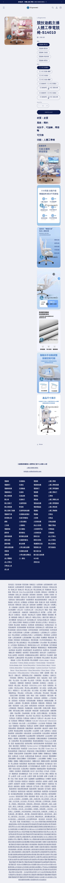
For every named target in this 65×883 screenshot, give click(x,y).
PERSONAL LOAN (35, 685)
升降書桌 (51, 529)
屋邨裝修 (47, 635)
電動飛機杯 (52, 756)
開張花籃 (37, 804)
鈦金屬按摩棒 (30, 736)
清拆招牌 (54, 597)
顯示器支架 (37, 551)
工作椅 (6, 525)
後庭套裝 (17, 786)
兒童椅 (21, 492)
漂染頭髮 (11, 842)
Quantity (39, 102)
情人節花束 (45, 799)
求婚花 (14, 804)
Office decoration (24, 673)
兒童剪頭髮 (48, 849)
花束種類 (17, 811)
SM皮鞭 (50, 776)
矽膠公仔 (33, 718)
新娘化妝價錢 (36, 867)
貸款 (38, 678)
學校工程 (15, 592)
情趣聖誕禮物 (41, 768)
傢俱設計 (44, 592)
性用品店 (12, 718)
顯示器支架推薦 (39, 554)
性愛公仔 (40, 718)
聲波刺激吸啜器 (38, 741)
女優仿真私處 (29, 756)
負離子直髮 (46, 842)
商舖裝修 (48, 589)
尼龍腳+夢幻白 (43, 44)
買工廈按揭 (26, 703)
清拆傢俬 (40, 594)
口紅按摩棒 (49, 736)
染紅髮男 (49, 857)
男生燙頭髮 (43, 869)
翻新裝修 (51, 637)
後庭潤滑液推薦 (23, 789)
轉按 (32, 695)
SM (10, 773)
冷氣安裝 (22, 607)
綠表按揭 (41, 705)
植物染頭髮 (34, 842)
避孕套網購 (52, 794)
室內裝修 (18, 584)
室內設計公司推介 (42, 622)
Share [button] (41, 444)
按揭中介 (53, 675)
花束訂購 (37, 799)
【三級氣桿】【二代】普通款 (48, 83)
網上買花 (13, 821)
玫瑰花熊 (43, 809)
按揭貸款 (43, 695)
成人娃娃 (48, 718)
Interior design (44, 660)
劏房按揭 (16, 705)
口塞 (18, 776)
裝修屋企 (24, 625)
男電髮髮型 (31, 877)
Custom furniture (42, 668)
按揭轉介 (46, 675)
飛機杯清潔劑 (45, 761)
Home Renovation (29, 665)
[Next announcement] (61, 2)
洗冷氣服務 (12, 609)
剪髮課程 (41, 844)
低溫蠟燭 (31, 779)
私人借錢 (24, 680)
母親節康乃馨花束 (37, 814)
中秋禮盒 (14, 809)
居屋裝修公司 (40, 627)
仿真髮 (22, 844)
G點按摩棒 (37, 728)
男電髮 (19, 862)
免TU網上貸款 (25, 690)
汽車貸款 (38, 680)
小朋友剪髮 (24, 852)
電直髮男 (31, 862)
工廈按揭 (18, 703)
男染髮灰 (41, 859)
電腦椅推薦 (8, 488)
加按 (36, 695)
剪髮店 (28, 821)
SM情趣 (38, 784)
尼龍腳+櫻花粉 (43, 48)
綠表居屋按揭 (50, 705)
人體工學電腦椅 (53, 488)
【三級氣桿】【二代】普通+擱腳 (48, 88)
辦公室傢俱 (46, 657)
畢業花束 (38, 801)
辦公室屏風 (25, 660)
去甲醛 (49, 612)
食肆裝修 (12, 650)
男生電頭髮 (17, 874)
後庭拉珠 (29, 786)
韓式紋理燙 (51, 869)
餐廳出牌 (12, 652)
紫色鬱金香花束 (50, 816)
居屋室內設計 (49, 625)
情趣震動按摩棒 (50, 726)
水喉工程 (51, 599)
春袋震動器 (40, 763)
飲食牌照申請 (37, 650)
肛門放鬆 (48, 789)
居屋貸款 (43, 683)
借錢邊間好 (37, 675)
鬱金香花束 (39, 816)
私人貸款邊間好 (30, 678)
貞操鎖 (45, 781)
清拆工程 (18, 594)
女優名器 (15, 756)
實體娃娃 (21, 720)
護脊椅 (6, 532)
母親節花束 (21, 804)
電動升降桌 (52, 525)
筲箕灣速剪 (26, 834)
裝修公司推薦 (17, 622)
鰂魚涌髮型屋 (35, 826)
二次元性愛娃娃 (31, 723)
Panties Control (32, 746)
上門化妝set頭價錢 (47, 867)
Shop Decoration (21, 670)
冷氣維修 (15, 607)
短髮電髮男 (46, 862)
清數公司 (18, 675)
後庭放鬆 (41, 789)
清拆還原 (25, 594)
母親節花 (29, 804)
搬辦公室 (53, 617)
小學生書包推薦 (24, 547)
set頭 (45, 864)
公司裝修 (14, 645)
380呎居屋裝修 (44, 630)
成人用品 (29, 715)
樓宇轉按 (22, 698)
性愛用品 (19, 718)
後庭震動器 (37, 791)
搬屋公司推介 (36, 617)
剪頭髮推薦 (12, 849)
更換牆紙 (51, 615)
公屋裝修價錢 (26, 637)
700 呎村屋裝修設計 (46, 640)
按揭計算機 (37, 708)
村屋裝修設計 (25, 640)
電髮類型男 (23, 877)
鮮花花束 (42, 819)
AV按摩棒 (36, 731)
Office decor (35, 673)
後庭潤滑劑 (33, 789)
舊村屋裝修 (34, 640)
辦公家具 (54, 657)
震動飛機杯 (12, 758)
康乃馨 (27, 814)
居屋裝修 (31, 625)
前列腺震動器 (28, 794)
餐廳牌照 (19, 652)
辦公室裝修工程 (39, 589)
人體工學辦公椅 (53, 499)
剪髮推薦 (54, 847)
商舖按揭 (21, 708)
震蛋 (12, 743)
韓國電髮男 (40, 874)
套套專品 (44, 794)
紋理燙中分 (35, 872)
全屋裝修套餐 (48, 584)
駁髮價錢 (11, 869)
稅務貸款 (51, 685)
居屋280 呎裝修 (22, 630)
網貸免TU (16, 690)
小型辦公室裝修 (17, 647)
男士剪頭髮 (32, 837)
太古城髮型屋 (21, 829)
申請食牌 (53, 650)
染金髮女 (43, 879)
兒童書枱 (22, 481)
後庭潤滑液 (13, 789)
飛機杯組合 (47, 753)
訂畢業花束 (46, 801)
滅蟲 (46, 609)
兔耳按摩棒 (28, 731)
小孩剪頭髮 (34, 849)
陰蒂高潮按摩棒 (39, 743)
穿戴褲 (35, 753)
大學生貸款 (28, 693)
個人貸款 (46, 680)
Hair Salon (35, 821)
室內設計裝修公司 (43, 620)
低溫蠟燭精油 (39, 779)
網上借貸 (25, 685)
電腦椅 (6, 481)
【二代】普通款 (43, 67)
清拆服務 (17, 597)
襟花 (14, 806)
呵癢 (16, 779)
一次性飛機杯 (41, 758)
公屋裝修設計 (35, 632)
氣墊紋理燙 (51, 872)
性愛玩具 (30, 726)
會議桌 (13, 660)
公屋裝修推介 (38, 635)
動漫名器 (38, 756)
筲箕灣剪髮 (25, 832)
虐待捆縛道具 (23, 773)
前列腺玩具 (49, 763)
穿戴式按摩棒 (18, 753)
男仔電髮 (25, 862)
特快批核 (13, 678)
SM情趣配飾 (30, 784)
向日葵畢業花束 (31, 819)
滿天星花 (14, 816)
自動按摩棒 (19, 733)
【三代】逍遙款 (43, 75)
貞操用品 (39, 781)
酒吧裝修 (27, 647)
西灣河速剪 (34, 834)
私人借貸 (31, 680)
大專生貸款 (37, 693)
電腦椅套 (7, 529)
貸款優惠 (22, 695)
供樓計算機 (46, 708)
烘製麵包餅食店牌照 (32, 655)
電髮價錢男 (48, 874)
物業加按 (29, 698)
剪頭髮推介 (46, 847)
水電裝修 (31, 602)
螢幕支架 (37, 536)
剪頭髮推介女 (41, 837)
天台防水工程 (28, 609)
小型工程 (20, 609)
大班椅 (36, 518)
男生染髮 (43, 857)
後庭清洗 (14, 791)
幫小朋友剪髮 (33, 852)
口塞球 (29, 776)
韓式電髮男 (32, 874)
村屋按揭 (22, 700)
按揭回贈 (28, 710)
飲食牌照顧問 (27, 650)
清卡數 (33, 713)
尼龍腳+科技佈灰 (44, 56)
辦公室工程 (28, 589)
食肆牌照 (26, 652)
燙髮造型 (13, 864)
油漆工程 (25, 604)
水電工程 (17, 602)
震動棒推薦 (20, 728)
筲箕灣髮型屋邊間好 (36, 832)
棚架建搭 (40, 607)
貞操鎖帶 (17, 784)
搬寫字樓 (46, 617)
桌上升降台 (8, 562)
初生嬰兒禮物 (44, 806)
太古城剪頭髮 (12, 829)
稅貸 (44, 685)
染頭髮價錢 (26, 842)
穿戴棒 (11, 753)
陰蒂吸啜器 (23, 738)
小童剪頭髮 (26, 849)
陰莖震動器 (23, 763)
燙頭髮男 (36, 869)
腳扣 (47, 773)
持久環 (49, 766)
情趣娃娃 (28, 720)
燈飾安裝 (18, 604)
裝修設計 (33, 584)
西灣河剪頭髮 (22, 824)
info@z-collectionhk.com (32, 471)
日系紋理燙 (18, 872)
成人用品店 (37, 715)
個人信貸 (53, 680)
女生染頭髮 (48, 877)
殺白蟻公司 (32, 615)
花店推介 (50, 809)
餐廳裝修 (34, 647)
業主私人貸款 (18, 688)
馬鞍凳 (6, 554)
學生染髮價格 (12, 857)
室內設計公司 (21, 620)
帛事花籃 (20, 806)
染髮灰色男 (27, 859)
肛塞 (42, 786)
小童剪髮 (19, 849)
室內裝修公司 (31, 620)
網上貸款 (17, 685)
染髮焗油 (16, 854)
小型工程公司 (39, 609)
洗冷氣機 (52, 607)
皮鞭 (45, 776)
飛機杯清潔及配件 (25, 761)
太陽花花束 (21, 819)
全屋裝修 (40, 584)
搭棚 (27, 607)
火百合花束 (30, 816)
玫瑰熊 (36, 809)
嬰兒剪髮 (25, 869)
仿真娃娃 (14, 720)
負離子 (40, 842)
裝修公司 (21, 589)
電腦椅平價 (8, 514)
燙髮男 (31, 869)
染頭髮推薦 (48, 839)
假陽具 (11, 771)
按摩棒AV (48, 731)
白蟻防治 (17, 615)
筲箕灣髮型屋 (47, 829)
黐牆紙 (44, 615)
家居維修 (28, 587)
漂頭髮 (54, 839)
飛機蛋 (49, 758)
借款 (52, 673)
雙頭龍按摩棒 (18, 731)
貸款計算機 (14, 695)
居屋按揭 (37, 698)
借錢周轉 (53, 710)
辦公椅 (6, 499)
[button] (4, 8)
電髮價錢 (51, 859)
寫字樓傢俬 (52, 547)
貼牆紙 (39, 615)
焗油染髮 (22, 854)
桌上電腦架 (8, 558)
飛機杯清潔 (36, 761)
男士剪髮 (16, 837)
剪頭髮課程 (48, 844)
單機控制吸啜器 (41, 738)
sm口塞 (23, 776)
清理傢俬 (33, 594)
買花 (55, 819)
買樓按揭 (49, 703)
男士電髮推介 (25, 839)
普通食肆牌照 (34, 652)
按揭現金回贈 (44, 710)
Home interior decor (43, 665)
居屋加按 (15, 700)
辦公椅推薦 (8, 496)
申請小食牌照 (12, 655)
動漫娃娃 (49, 723)
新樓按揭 (34, 703)
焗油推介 (27, 847)
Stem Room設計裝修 (26, 592)
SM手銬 (35, 773)
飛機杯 (40, 753)
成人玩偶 (22, 723)
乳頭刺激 (18, 781)
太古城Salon (31, 829)
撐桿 (25, 779)
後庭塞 (54, 786)
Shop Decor (45, 670)
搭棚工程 (33, 607)
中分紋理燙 (43, 872)
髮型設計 (41, 834)
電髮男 (14, 862)
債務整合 (21, 678)
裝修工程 (14, 589)
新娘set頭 (14, 867)
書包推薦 (22, 543)
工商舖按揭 (12, 708)
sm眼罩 (13, 776)
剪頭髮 (23, 821)
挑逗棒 (21, 779)
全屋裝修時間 (19, 587)
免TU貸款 (43, 688)
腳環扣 (52, 773)
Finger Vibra (50, 748)
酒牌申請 (43, 655)
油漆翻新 (40, 604)
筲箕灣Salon (17, 832)
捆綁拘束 (15, 773)
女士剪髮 (49, 837)
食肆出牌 (43, 652)
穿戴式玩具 (22, 751)
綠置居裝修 (49, 627)
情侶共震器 (16, 768)
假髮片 (27, 844)
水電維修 (24, 602)
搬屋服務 (14, 617)
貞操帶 (50, 781)
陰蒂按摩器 (28, 743)
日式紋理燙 (27, 872)
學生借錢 (53, 693)
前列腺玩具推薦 (22, 766)
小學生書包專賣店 (25, 554)
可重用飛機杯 (31, 758)
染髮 (37, 839)
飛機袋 (16, 761)
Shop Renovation (34, 670)
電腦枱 (36, 510)
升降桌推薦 (52, 521)
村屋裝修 (17, 640)
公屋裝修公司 (45, 632)
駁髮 (55, 867)
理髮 (40, 821)
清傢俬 (46, 594)
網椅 (5, 521)
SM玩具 (46, 771)
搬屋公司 (28, 617)
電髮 (45, 859)
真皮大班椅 (37, 525)
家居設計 (45, 587)
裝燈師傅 (53, 602)
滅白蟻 (24, 615)
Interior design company (26, 663)
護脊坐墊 (7, 540)
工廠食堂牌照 (19, 657)
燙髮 (52, 842)
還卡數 (12, 715)
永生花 (21, 809)
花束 (31, 799)
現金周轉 (18, 713)
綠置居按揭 (33, 705)
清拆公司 (24, 597)
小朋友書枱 (22, 521)
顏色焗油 (28, 854)
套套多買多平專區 (22, 796)
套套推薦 (32, 796)
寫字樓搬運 (12, 620)
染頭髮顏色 (18, 842)
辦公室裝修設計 (22, 642)
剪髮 (19, 821)
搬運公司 (21, 617)
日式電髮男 (24, 874)
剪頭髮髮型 (48, 834)
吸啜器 (16, 738)
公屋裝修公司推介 (27, 635)
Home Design (41, 663)
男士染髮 (36, 857)
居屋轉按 (44, 698)
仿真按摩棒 (46, 733)
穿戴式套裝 (30, 751)
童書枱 (22, 525)
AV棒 (42, 731)
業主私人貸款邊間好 (31, 688)
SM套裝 (52, 771)
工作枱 (18, 660)
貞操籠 (23, 784)
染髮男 (20, 857)
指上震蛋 (42, 748)
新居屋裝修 (30, 627)
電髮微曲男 (38, 862)
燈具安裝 (11, 604)
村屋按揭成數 (30, 700)
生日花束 (16, 801)
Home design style (15, 665)
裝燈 (47, 602)
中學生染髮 (53, 854)
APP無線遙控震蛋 (45, 746)
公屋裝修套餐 (16, 637)
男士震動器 (14, 763)
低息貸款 (44, 678)
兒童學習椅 (22, 503)
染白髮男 (14, 859)
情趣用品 (23, 726)
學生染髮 (46, 854)
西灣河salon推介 (15, 826)
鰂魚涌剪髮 (44, 826)
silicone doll (43, 720)
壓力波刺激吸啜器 (26, 741)
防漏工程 (42, 602)
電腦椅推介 (8, 492)
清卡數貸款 (52, 713)
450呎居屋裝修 (17, 632)
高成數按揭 (28, 708)
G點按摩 (45, 728)
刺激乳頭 (25, 781)
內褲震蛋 (23, 746)
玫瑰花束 (44, 811)
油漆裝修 (33, 604)
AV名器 (21, 756)
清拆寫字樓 (40, 597)
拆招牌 (47, 597)
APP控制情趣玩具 (34, 766)
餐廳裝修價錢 (52, 647)
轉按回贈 (35, 710)
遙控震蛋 (16, 746)
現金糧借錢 (26, 713)
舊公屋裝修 (16, 635)
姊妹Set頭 (21, 867)
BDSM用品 (39, 771)
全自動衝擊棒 (36, 733)
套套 (37, 796)
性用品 (54, 715)
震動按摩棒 (12, 728)
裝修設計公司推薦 (29, 622)
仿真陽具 (14, 736)
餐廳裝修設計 (42, 647)
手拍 (12, 779)
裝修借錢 (35, 683)
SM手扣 (42, 773)
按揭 (27, 695)
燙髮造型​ (13, 844)
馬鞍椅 (6, 551)
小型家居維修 (36, 587)
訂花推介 (18, 799)
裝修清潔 (25, 612)
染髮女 (37, 877)
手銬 (30, 773)
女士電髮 (33, 839)
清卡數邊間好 (20, 715)
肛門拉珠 (36, 786)
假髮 (18, 844)
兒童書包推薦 (23, 551)
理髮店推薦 (46, 821)
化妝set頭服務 (31, 864)
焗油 (14, 847)
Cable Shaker (32, 748)
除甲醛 (43, 612)
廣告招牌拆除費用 (41, 599)
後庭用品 (51, 784)
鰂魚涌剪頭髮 (26, 826)
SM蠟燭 (48, 779)
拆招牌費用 (30, 599)
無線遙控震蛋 (19, 743)
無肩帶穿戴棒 (51, 751)
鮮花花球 (49, 819)
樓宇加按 (15, 698)
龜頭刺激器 (31, 763)
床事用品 (37, 794)
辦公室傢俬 (52, 543)
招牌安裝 (12, 599)
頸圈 (34, 776)
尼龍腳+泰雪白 (43, 60)
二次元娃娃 (41, 723)
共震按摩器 (25, 768)
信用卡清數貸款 (42, 713)
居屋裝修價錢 (21, 627)
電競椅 (36, 481)
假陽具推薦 (25, 771)
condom (12, 796)
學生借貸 (46, 693)
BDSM (32, 771)
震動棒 (42, 726)
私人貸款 (16, 680)
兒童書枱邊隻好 (24, 514)
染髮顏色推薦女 (25, 879)
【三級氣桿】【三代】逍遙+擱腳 (48, 97)
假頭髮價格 (33, 844)
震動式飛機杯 (21, 758)
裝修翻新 (44, 637)
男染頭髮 (30, 857)
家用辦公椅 (8, 518)
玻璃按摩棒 (40, 736)
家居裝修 (25, 584)
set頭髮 (50, 864)
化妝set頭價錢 (21, 864)
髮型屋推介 (14, 824)
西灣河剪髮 (31, 824)
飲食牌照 (19, 650)
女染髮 (42, 877)
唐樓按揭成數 (48, 700)
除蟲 (50, 609)
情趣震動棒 (29, 728)
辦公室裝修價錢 (33, 642)
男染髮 (24, 857)
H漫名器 (45, 756)
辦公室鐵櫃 (34, 660)
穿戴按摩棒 (28, 753)
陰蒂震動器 (49, 743)
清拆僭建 (51, 592)
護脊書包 (22, 532)
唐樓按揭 (40, 700)
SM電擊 (11, 781)
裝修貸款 (13, 683)
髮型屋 (52, 821)
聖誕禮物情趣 (51, 768)
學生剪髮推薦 (42, 852)
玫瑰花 (51, 811)
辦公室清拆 (31, 597)
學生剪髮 (50, 852)
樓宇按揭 (50, 695)
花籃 (50, 804)
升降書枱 (51, 532)
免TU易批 (35, 690)
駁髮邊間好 (18, 869)
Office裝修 (43, 642)
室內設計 (11, 584)
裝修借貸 (28, 683)
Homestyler (50, 663)
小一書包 (22, 558)
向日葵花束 (12, 819)
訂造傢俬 (37, 592)
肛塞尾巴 (48, 786)
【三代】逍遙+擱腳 (44, 79)
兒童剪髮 (41, 849)
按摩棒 (36, 726)
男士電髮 (17, 839)
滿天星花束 (48, 814)
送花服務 (25, 799)
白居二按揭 (24, 705)
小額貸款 (50, 683)
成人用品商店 (46, 715)
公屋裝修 (26, 632)
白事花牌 (28, 806)
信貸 (50, 678)
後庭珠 (23, 786)
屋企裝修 (17, 625)
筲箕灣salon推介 (49, 832)
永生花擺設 (28, 809)
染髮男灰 (35, 859)
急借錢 (47, 673)
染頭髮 (42, 839)
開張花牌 (44, 804)
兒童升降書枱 (23, 518)
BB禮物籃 (35, 806)
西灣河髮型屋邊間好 (42, 824)
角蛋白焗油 (20, 847)
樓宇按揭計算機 (18, 710)
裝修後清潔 (16, 612)
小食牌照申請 (51, 652)
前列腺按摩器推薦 (17, 794)
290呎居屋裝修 (33, 630)
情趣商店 (16, 726)
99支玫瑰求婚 (26, 811)
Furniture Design (29, 668)
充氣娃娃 (15, 723)
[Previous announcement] (3, 2)
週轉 (11, 713)
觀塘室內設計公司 (34, 645)
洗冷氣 (46, 607)
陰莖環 (43, 766)
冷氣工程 (47, 604)
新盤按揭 (42, 703)
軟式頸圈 (40, 776)
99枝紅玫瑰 (36, 811)
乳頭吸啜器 (31, 738)
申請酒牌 (50, 655)
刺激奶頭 (32, 781)
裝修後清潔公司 (35, 612)
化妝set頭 (40, 864)
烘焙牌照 (21, 655)
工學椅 (50, 496)
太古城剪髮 (39, 829)
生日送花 (24, 801)
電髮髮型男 (15, 877)
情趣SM (44, 784)
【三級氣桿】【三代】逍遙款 (48, 93)
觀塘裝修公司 (22, 645)
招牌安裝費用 (20, 599)
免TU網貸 (43, 690)
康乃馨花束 (19, 814)
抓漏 (36, 602)
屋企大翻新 (36, 637)
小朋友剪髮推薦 (15, 852)
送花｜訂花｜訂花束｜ (47, 796)
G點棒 (51, 728)
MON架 (36, 558)
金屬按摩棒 (21, 736)
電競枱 (36, 496)
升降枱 (50, 514)
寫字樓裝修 (44, 645)
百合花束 (22, 816)
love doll (35, 720)
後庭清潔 (29, 791)
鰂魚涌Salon (52, 826)
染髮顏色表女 (35, 879)
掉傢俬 (52, 594)
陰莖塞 (54, 779)
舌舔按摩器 (15, 741)
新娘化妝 (28, 867)
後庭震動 (45, 791)
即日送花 (31, 801)
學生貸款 (21, 693)
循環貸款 (51, 690)
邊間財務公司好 (27, 675)
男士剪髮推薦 (24, 837)
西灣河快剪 (18, 834)
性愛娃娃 (26, 718)
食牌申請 (46, 650)
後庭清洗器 (21, 791)
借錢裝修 (21, 683)
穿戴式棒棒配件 (40, 751)
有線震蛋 (24, 748)
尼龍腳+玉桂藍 (43, 52)
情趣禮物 (33, 768)
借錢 (41, 673)
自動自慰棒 (27, 733)
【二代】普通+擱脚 (44, 71)
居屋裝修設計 (39, 625)
